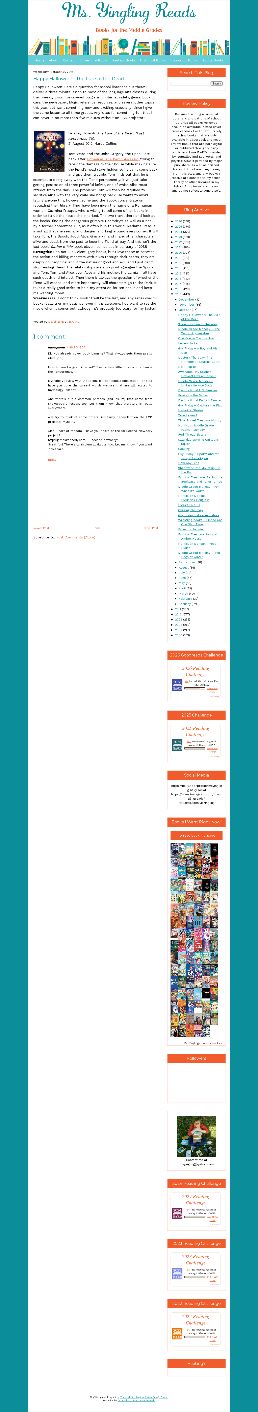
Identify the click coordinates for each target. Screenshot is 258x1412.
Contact (69, 60)
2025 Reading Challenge (195, 731)
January (185, 604)
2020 (179, 252)
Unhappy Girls (188, 463)
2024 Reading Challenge (195, 1199)
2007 (179, 630)
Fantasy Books (124, 60)
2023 (179, 237)
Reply (52, 460)
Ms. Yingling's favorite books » (203, 1043)
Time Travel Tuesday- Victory (199, 420)
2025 (179, 226)
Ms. (186, 681)
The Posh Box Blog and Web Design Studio (144, 1397)
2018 (179, 263)
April (183, 588)
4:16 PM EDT (76, 347)
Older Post (151, 528)
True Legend (187, 415)
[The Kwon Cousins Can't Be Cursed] (207, 997)
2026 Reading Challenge (195, 671)
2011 (178, 609)
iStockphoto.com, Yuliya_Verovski (136, 1400)
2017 (179, 268)
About (54, 60)
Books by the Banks (193, 395)
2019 (179, 258)
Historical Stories (190, 410)
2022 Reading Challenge (195, 1319)
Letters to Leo (188, 343)
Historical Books (153, 60)
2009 (179, 619)
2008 (179, 625)
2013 (178, 289)
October (185, 310)
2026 (179, 221)
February (186, 598)
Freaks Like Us (189, 505)
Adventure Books (94, 60)
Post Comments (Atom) (75, 537)
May (182, 583)
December (187, 299)
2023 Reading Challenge (195, 1259)
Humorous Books (184, 60)
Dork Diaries (187, 367)
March (184, 593)
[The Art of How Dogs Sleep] (199, 1007)
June (183, 578)
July (182, 573)
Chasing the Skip (190, 510)
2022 (179, 242)
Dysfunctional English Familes (200, 400)
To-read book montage (196, 835)
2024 (179, 232)
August (184, 567)
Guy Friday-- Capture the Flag (200, 405)
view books (214, 695)
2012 (178, 294)
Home (40, 60)
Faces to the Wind (191, 529)
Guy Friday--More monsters (198, 515)
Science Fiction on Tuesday (197, 324)
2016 (179, 273)
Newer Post (41, 528)
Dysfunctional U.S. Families (197, 390)
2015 (179, 279)
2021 (178, 247)
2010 (179, 614)
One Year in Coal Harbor (196, 338)
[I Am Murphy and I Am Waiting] (176, 903)
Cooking (184, 449)
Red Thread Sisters (192, 434)
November (187, 304)
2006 (179, 635)
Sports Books (213, 60)
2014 (179, 284)
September (188, 562)
